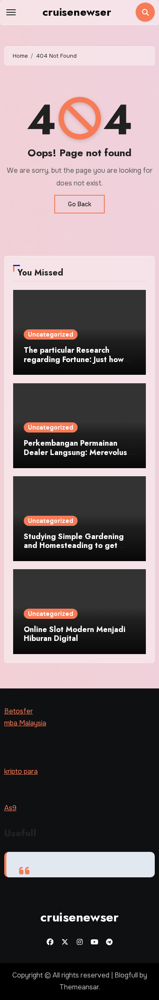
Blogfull (126, 975)
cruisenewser (76, 12)
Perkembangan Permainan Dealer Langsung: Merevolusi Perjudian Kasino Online (76, 452)
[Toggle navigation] (11, 12)
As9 (10, 807)
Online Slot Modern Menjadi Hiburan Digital (75, 634)
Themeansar (79, 987)
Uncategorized (50, 334)
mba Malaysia (25, 723)
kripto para (21, 771)
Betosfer (18, 711)
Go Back (79, 204)
